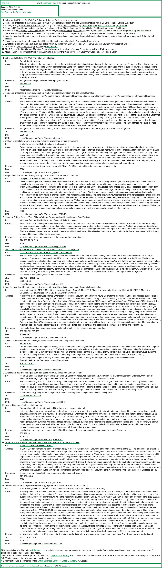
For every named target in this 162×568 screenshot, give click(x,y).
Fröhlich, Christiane (106, 25)
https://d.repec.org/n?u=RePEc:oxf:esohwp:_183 (41, 284)
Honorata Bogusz (94, 44)
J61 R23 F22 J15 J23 (29, 331)
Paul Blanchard (100, 28)
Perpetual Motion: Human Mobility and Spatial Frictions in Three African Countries (41, 28)
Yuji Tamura (6, 12)
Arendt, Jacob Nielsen (67, 20)
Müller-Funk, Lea (89, 25)
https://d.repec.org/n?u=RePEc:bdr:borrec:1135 (41, 544)
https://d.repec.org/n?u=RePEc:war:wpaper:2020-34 (43, 402)
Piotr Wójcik (124, 44)
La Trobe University (22, 12)
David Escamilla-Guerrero (94, 33)
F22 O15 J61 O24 (28, 537)
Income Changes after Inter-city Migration (23, 46)
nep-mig (5, 3)
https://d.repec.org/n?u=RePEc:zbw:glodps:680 (41, 482)
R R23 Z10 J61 (27, 363)
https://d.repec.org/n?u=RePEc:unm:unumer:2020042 (44, 337)
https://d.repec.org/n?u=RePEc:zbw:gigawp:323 (41, 172)
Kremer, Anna (93, 41)
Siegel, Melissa (37, 293)
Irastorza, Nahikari (91, 49)
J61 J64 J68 (25, 84)
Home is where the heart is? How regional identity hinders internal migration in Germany (44, 41)
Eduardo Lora (51, 46)
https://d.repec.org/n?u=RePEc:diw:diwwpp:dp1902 (43, 246)
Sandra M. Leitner (126, 23)
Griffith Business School (48, 561)
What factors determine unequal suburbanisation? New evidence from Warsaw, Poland (44, 44)
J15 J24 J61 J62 (27, 132)
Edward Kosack (114, 33)
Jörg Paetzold (129, 31)
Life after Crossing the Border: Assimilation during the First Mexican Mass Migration (42, 33)
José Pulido (96, 52)
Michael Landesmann (107, 23)
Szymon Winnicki (110, 44)
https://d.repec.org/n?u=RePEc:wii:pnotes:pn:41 (41, 138)
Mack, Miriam (111, 36)
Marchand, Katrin (139, 36)
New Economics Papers (47, 3)
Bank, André (121, 25)
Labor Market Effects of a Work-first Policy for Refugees (29, 20)
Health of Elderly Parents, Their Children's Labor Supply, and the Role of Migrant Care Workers (47, 31)
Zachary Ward (128, 33)
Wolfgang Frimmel (101, 31)
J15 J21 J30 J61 (27, 476)
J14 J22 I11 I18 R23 (29, 240)
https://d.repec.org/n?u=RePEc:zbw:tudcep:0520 (41, 370)
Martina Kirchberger (117, 28)
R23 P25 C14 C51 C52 (30, 396)
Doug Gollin (87, 28)
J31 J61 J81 (25, 433)
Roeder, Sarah (124, 36)
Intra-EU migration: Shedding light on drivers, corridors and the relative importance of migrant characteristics (53, 36)
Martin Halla (116, 31)
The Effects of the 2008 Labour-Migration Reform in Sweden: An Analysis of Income (42, 49)
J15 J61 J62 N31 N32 (29, 278)
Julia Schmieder (143, 31)
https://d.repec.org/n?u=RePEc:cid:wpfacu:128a (41, 439)
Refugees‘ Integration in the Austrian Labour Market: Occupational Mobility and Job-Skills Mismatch (49, 23)
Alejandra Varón (110, 52)
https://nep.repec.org (60, 555)
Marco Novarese (122, 555)
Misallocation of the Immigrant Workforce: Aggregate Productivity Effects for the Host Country (46, 52)
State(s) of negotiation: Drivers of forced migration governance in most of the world (41, 25)
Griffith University (69, 561)
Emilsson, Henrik (108, 49)
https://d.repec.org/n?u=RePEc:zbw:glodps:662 (41, 90)
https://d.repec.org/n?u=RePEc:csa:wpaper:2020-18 (43, 214)
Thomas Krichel (31, 566)
